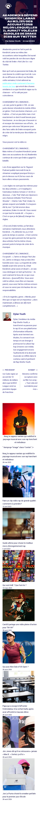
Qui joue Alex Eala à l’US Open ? (16, 667)
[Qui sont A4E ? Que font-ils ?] (20, 566)
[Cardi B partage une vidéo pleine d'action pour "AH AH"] (20, 605)
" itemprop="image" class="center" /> (18, 447)
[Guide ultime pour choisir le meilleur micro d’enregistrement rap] (20, 524)
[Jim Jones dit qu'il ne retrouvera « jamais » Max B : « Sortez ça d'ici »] (20, 732)
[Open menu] (35, 6)
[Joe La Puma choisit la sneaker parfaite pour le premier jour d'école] (20, 774)
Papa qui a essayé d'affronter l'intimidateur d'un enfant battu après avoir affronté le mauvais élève (18, 709)
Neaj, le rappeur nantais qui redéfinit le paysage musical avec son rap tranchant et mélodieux (20, 439)
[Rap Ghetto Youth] (8, 6)
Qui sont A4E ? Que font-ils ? (14, 585)
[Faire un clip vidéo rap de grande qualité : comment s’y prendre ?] (20, 481)
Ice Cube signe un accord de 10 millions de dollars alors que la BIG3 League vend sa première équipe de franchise (10, 381)
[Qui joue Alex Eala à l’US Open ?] (20, 647)
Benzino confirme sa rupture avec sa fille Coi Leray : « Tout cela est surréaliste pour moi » (29, 379)
